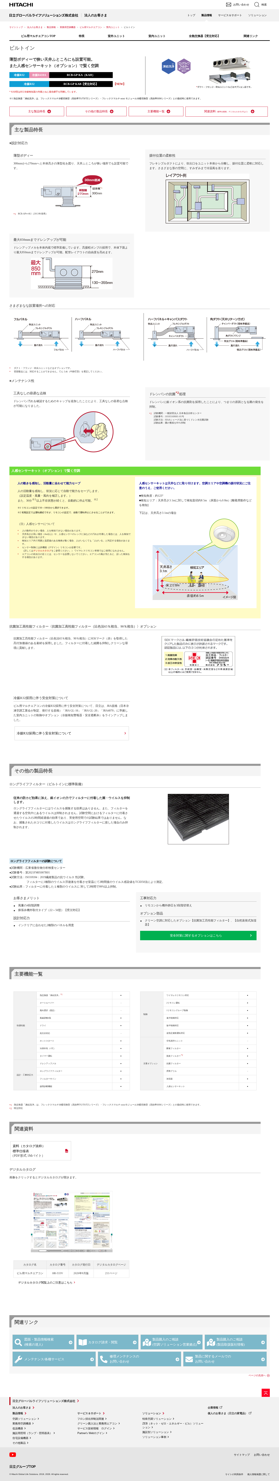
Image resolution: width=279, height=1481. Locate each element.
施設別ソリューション (155, 1432)
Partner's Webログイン (91, 1433)
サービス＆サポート (89, 1413)
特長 (82, 36)
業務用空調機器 (68, 27)
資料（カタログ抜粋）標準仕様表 (29, 1148)
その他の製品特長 (96, 111)
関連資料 (226, 111)
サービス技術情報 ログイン (94, 1428)
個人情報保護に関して (258, 1474)
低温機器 (17, 1428)
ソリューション (151, 1413)
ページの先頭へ (257, 1375)
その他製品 (19, 1442)
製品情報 (51, 27)
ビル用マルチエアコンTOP (38, 36)
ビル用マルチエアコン (91, 27)
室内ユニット (113, 27)
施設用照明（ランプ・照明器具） (32, 1433)
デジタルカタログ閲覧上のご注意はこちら (45, 1282)
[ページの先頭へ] (266, 1393)
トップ (191, 15)
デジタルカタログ (42, 550)
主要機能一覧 (156, 111)
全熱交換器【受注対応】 (204, 36)
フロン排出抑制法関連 (90, 1418)
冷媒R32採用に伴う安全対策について (44, 733)
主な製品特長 (36, 111)
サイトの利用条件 (234, 1474)
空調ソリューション (24, 1418)
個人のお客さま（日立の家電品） (228, 1413)
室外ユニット (116, 36)
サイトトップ (16, 27)
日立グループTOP (22, 1466)
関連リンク (251, 36)
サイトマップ (242, 1454)
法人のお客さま (35, 27)
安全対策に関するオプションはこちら (196, 935)
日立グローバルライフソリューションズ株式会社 (43, 1401)
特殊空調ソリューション (157, 1418)
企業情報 (213, 1407)
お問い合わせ (262, 1454)
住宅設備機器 (20, 1438)
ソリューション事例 (154, 1437)
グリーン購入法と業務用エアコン (97, 1423)
